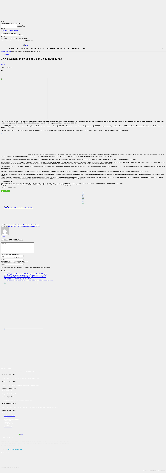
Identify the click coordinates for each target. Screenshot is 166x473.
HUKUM (8, 51)
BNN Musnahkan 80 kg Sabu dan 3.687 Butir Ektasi (18, 208)
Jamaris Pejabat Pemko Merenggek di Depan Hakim (24, 225)
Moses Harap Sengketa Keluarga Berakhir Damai (17, 278)
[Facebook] (155, 41)
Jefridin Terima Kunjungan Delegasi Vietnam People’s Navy (17, 400)
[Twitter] (160, 41)
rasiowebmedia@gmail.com (15, 449)
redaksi (3, 64)
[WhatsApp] (22, 73)
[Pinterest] (16, 73)
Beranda (3, 51)
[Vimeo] (162, 41)
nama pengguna (21, 25)
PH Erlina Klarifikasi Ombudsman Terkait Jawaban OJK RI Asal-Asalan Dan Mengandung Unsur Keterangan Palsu (30, 407)
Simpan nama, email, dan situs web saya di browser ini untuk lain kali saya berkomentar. (26, 267)
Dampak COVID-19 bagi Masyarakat (11, 394)
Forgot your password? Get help (9, 30)
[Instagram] (157, 41)
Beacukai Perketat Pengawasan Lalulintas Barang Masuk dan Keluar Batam (25, 277)
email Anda (20, 35)
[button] (163, 48)
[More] (28, 73)
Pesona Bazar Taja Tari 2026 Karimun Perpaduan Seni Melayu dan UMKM (25, 275)
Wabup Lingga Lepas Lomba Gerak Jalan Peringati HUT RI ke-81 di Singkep (25, 274)
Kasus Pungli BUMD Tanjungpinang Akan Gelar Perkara (24, 226)
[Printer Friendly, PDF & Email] (5, 191)
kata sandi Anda (21, 26)
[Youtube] (164, 41)
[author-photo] (5, 235)
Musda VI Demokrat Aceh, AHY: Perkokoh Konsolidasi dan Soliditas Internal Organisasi (28, 280)
